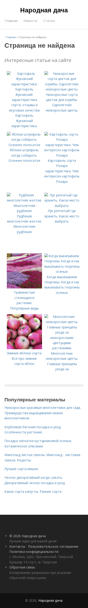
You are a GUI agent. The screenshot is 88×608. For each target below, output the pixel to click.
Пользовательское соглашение (53, 546)
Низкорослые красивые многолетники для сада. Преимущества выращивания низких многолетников (42, 412)
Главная (11, 20)
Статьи (49, 20)
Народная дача (44, 9)
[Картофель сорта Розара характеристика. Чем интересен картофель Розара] (62, 155)
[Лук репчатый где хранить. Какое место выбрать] (62, 205)
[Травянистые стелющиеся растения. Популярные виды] (24, 287)
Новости (30, 20)
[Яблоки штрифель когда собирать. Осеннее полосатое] (24, 145)
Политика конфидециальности (33, 551)
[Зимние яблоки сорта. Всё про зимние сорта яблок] (24, 348)
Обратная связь (22, 567)
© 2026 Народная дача (27, 536)
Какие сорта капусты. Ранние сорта (32, 491)
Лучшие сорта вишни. (21, 469)
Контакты (17, 546)
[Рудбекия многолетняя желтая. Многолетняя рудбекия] (24, 211)
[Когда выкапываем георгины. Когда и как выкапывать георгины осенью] (62, 271)
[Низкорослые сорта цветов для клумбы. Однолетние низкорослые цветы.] (62, 89)
